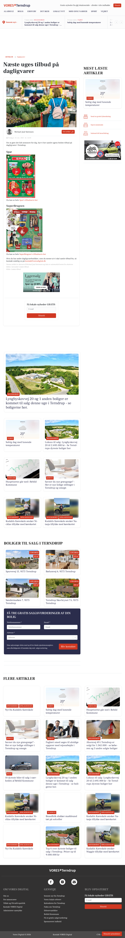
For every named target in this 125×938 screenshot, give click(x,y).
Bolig (20, 11)
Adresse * (11, 632)
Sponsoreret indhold (52, 921)
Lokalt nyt (59, 11)
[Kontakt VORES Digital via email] (74, 882)
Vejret (104, 11)
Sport (94, 11)
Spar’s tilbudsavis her (28, 200)
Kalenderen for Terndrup (54, 903)
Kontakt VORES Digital (12, 907)
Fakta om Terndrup (52, 907)
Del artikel (66, 132)
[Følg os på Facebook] (51, 882)
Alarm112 (9, 11)
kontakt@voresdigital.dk (35, 261)
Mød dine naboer (78, 11)
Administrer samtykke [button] (12, 910)
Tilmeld (117, 5)
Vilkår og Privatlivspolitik (14, 903)
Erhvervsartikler (50, 910)
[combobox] (8, 637)
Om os (6, 896)
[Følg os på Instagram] (62, 882)
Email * (47, 622)
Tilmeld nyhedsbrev (111, 934)
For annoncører (9, 899)
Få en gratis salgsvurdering (55, 918)
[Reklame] (41, 282)
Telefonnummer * (14, 622)
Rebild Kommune (51, 914)
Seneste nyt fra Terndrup (54, 896)
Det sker (44, 11)
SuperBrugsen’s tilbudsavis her (32, 254)
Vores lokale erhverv (52, 899)
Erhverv (31, 11)
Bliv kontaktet (68, 646)
